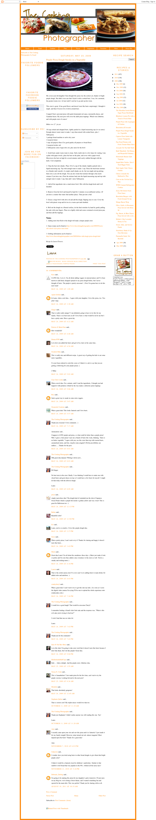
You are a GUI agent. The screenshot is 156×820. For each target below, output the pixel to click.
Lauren (53, 569)
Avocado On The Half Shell (125, 148)
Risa (52, 395)
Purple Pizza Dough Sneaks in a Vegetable (65, 59)
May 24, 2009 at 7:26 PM (62, 596)
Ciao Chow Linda (57, 380)
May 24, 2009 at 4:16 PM (62, 564)
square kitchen (56, 294)
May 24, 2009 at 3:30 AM (62, 304)
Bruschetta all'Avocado (123, 127)
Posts (26, 133)
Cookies (52, 48)
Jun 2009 (119, 104)
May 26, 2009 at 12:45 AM (63, 693)
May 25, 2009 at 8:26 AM (62, 681)
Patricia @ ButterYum (58, 327)
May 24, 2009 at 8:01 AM (62, 449)
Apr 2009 (119, 242)
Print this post (99, 263)
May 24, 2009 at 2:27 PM (62, 531)
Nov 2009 (119, 87)
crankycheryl (55, 584)
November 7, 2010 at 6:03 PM (64, 746)
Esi (52, 524)
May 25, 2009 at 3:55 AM (62, 666)
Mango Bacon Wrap (122, 202)
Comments (27, 138)
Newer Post (50, 796)
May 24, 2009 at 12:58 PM (62, 519)
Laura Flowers (25, 161)
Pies (65, 48)
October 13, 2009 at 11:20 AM (65, 723)
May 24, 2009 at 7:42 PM (62, 626)
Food (40, 48)
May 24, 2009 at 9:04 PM (62, 654)
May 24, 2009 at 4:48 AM (62, 334)
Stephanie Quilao (56, 699)
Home (27, 48)
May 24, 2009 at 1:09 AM (62, 289)
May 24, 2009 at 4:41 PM (62, 578)
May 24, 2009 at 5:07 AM (62, 401)
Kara (52, 274)
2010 (116, 78)
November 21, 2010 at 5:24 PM (65, 769)
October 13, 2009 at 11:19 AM (65, 706)
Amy (53, 729)
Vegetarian (90, 48)
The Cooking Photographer (60, 419)
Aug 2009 (119, 97)
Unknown (54, 752)
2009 (116, 81)
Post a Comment (51, 792)
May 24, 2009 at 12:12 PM (62, 506)
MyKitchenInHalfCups (58, 659)
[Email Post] (88, 258)
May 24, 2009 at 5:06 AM (62, 389)
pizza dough (57, 263)
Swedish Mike (56, 352)
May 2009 (120, 107)
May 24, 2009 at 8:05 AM (62, 489)
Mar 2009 (119, 246)
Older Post (102, 796)
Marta (53, 552)
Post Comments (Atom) (63, 800)
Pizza (78, 48)
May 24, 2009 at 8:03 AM (62, 461)
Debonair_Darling (57, 774)
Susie (53, 537)
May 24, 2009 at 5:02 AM (62, 374)
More (116, 48)
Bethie (53, 512)
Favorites (103, 48)
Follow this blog (32, 108)
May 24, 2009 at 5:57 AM (62, 414)
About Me (129, 48)
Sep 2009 (119, 94)
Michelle (54, 687)
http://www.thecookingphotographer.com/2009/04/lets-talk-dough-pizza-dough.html (73, 236)
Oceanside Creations (58, 407)
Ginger (53, 310)
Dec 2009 (119, 84)
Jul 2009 (119, 101)
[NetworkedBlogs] (32, 106)
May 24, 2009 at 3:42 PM (62, 546)
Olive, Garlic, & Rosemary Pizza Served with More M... (125, 207)
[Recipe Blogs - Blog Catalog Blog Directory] (67, 261)
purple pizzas (69, 263)
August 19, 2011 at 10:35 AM (64, 786)
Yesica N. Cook (56, 672)
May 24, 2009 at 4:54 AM (62, 346)
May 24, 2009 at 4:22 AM (62, 321)
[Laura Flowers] (28, 188)
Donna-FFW (55, 339)
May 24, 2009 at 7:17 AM (62, 426)
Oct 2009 (119, 90)
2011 (116, 74)
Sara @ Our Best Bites (58, 644)
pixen (53, 495)
